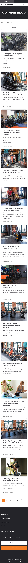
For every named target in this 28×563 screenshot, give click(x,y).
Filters (14, 27)
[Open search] (23, 4)
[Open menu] (26, 4)
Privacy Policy (5, 525)
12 (17, 500)
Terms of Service (5, 518)
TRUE (11, 559)
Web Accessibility (6, 522)
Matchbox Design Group (15, 561)
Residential (9, 1)
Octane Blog (4, 514)
